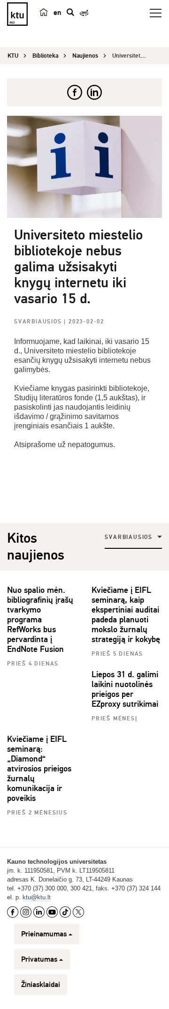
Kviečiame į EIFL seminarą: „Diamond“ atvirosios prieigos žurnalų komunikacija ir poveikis (39, 768)
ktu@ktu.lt (37, 897)
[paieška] (70, 12)
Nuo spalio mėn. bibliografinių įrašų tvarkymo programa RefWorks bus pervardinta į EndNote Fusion (40, 619)
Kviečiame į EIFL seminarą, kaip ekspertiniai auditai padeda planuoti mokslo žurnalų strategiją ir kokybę (126, 614)
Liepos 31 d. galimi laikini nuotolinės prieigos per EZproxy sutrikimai (125, 689)
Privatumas (39, 959)
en (57, 12)
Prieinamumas (44, 934)
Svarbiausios (39, 321)
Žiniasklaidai (40, 984)
